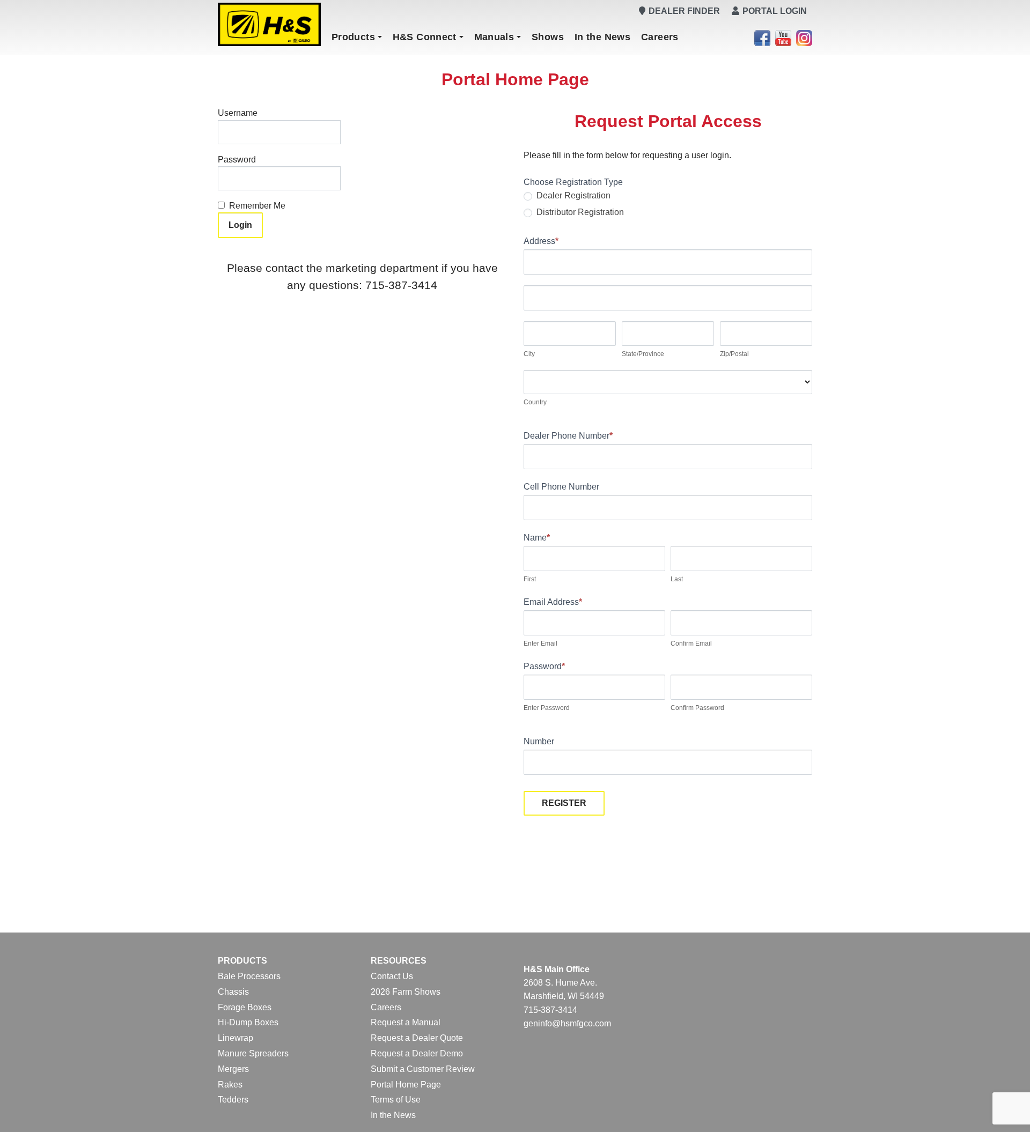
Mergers (233, 1069)
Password (237, 159)
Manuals (494, 37)
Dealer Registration (572, 195)
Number (539, 741)
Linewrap (235, 1037)
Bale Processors (249, 976)
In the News (602, 37)
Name (537, 537)
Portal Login (774, 11)
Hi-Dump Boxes (248, 1022)
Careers (660, 37)
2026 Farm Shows (405, 991)
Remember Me (257, 205)
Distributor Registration (579, 212)
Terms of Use (396, 1099)
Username (238, 112)
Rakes (230, 1084)
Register (564, 803)
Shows (548, 37)
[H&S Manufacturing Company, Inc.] (269, 24)
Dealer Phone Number (568, 435)
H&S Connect (425, 37)
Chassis (233, 991)
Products (353, 37)
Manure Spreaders (253, 1053)
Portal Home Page (406, 1084)
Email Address (553, 601)
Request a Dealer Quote (417, 1037)
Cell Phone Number (561, 486)
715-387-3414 (550, 1010)
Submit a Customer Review (423, 1069)
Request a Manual (405, 1022)
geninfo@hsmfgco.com (567, 1023)
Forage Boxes (244, 1007)
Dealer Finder (684, 11)
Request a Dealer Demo (417, 1053)
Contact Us (392, 976)
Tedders (233, 1099)
